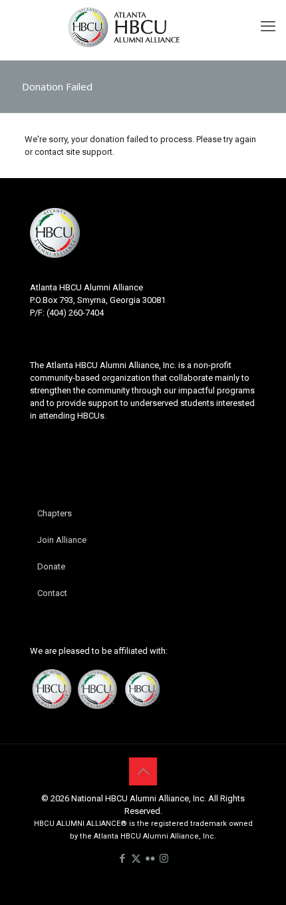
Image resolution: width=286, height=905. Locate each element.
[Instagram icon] (164, 858)
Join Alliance (61, 540)
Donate (51, 566)
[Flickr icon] (150, 858)
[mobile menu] (268, 26)
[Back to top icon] (143, 771)
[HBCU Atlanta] (143, 27)
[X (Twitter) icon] (136, 858)
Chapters (54, 513)
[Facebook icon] (122, 858)
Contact (52, 593)
